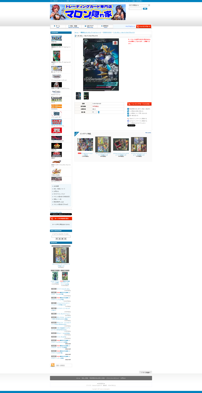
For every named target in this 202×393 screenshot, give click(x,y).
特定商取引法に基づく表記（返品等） (140, 109)
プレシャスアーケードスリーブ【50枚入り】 (61, 265)
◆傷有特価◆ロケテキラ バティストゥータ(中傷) (65, 283)
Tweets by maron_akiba (56, 212)
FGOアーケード (55, 94)
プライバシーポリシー (112, 378)
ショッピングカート (143, 26)
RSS (57, 365)
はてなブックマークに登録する (138, 121)
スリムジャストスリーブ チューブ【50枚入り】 (121, 154)
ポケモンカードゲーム (57, 125)
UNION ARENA (55, 134)
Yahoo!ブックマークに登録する (138, 118)
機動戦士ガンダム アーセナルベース (61, 48)
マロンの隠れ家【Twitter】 (61, 204)
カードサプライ (55, 181)
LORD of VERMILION (57, 141)
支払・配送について (74, 26)
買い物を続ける (133, 115)
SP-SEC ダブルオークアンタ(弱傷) (55, 282)
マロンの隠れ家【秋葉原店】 (62, 196)
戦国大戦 (53, 150)
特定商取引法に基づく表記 (97, 378)
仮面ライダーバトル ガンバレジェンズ (61, 165)
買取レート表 (57, 199)
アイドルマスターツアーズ (58, 80)
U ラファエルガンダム (63, 289)
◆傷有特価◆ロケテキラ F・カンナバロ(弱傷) (60, 346)
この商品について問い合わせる (138, 113)
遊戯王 (53, 158)
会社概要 (56, 186)
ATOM (62, 365)
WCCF (53, 102)
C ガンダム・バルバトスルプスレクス (124, 32)
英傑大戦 (53, 42)
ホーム (58, 26)
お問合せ (105, 26)
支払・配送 (85, 378)
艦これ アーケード (56, 72)
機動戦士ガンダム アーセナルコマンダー (61, 63)
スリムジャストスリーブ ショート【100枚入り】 (139, 154)
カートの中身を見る (61, 218)
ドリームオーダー (56, 117)
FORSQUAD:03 (107, 32)
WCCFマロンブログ (59, 194)
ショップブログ (89, 26)
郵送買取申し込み (59, 202)
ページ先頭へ (145, 372)
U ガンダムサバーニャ (63, 314)
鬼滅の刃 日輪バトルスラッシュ (60, 88)
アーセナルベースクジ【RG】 (87, 154)
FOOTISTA (54, 109)
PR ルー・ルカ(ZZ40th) (63, 333)
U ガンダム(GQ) (61, 337)
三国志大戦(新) (55, 175)
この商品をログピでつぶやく (137, 123)
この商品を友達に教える (136, 111)
